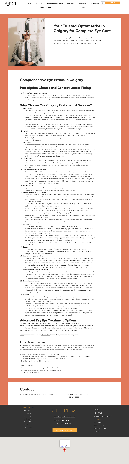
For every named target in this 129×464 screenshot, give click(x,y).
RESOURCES (98, 422)
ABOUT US (98, 413)
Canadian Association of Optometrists (36, 354)
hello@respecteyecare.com (64, 417)
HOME (96, 410)
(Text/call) (58, 420)
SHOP (96, 432)
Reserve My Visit (100, 429)
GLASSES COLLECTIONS (103, 416)
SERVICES (97, 419)
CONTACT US (99, 425)
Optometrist (45, 335)
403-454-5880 (68, 420)
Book (22, 335)
